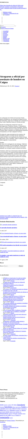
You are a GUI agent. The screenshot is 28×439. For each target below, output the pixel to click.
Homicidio (12, 410)
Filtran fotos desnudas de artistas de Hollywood (11, 5)
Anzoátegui (21, 405)
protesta (23, 413)
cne (27, 407)
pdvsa (14, 412)
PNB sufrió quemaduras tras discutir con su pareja (13, 245)
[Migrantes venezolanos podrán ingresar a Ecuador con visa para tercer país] (15, 322)
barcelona (8, 407)
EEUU (14, 408)
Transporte (13, 415)
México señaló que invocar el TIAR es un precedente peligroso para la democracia (13, 299)
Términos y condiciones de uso (10, 13)
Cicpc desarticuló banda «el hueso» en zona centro (13, 236)
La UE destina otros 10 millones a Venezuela (14, 311)
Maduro (24, 410)
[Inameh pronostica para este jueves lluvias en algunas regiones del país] (15, 315)
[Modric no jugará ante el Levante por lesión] (14, 278)
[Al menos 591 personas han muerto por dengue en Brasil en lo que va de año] (15, 290)
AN (12, 404)
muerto (7, 412)
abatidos (5, 404)
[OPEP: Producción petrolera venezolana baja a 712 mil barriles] (15, 336)
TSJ (20, 415)
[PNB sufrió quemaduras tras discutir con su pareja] (13, 242)
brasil (17, 407)
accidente (9, 404)
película (18, 412)
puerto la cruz (4, 415)
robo (9, 415)
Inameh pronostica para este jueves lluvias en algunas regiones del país (14, 317)
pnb (20, 412)
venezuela (4, 417)
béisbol (19, 407)
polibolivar (11, 413)
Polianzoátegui (4, 413)
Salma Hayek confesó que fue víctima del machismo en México (13, 285)
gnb (5, 410)
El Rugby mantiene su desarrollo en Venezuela (11, 6)
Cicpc (23, 407)
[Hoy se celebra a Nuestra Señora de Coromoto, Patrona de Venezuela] (15, 329)
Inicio (4, 424)
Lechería (17, 410)
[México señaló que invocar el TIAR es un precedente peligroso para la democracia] (15, 297)
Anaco (15, 404)
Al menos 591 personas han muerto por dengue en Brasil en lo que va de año (15, 292)
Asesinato (2, 407)
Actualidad (5, 31)
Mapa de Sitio (6, 428)
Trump (17, 415)
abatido (2, 404)
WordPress (2, 422)
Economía (5, 34)
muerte (3, 412)
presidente (20, 413)
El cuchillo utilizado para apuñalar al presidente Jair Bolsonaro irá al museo (14, 306)
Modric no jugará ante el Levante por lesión (13, 279)
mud (1, 412)
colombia (2, 408)
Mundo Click (6, 38)
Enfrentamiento (24, 408)
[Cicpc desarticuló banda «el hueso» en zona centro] (13, 233)
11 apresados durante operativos (8, 227)
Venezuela (5, 32)
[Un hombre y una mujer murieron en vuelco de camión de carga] (14, 252)
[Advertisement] (14, 59)
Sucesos (5, 33)
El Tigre (18, 408)
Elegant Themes (11, 420)
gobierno (7, 410)
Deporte (5, 36)
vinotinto (11, 417)
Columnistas (6, 41)
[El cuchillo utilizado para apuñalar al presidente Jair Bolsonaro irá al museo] (15, 304)
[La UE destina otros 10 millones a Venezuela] (14, 310)
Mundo (5, 37)
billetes (13, 407)
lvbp (20, 410)
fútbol (2, 410)
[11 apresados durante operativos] (8, 224)
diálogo (10, 408)
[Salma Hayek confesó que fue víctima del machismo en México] (15, 283)
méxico (11, 412)
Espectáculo (6, 39)
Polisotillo (15, 413)
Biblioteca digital (7, 12)
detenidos (7, 408)
